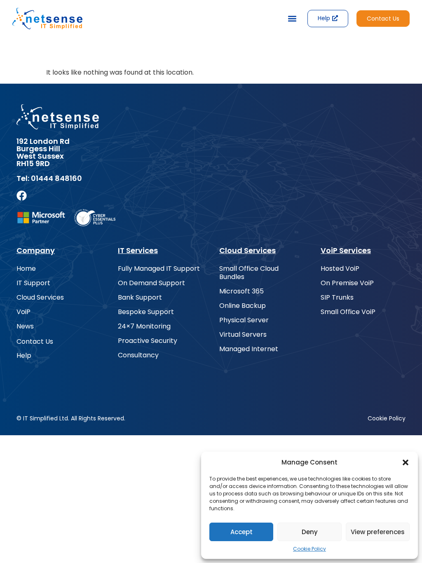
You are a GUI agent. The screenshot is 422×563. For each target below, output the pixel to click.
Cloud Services (40, 297)
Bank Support (140, 297)
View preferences (378, 532)
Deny (310, 532)
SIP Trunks (337, 297)
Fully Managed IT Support (159, 269)
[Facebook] (21, 195)
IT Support (33, 283)
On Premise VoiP (347, 283)
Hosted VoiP (340, 269)
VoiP (23, 312)
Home (26, 269)
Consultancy (138, 355)
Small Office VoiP (348, 312)
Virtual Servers (243, 335)
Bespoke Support (146, 312)
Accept (241, 532)
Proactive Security (147, 341)
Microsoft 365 (241, 291)
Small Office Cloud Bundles (249, 273)
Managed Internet (248, 349)
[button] (405, 462)
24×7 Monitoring (144, 326)
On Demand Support (151, 283)
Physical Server (244, 320)
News (25, 326)
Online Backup (242, 306)
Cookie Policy (309, 548)
